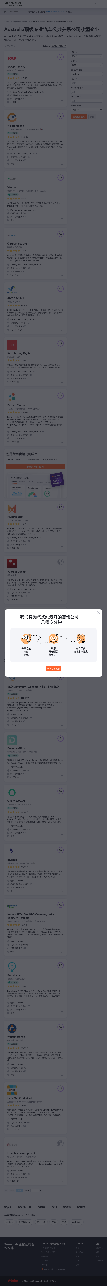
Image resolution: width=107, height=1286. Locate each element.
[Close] (99, 612)
